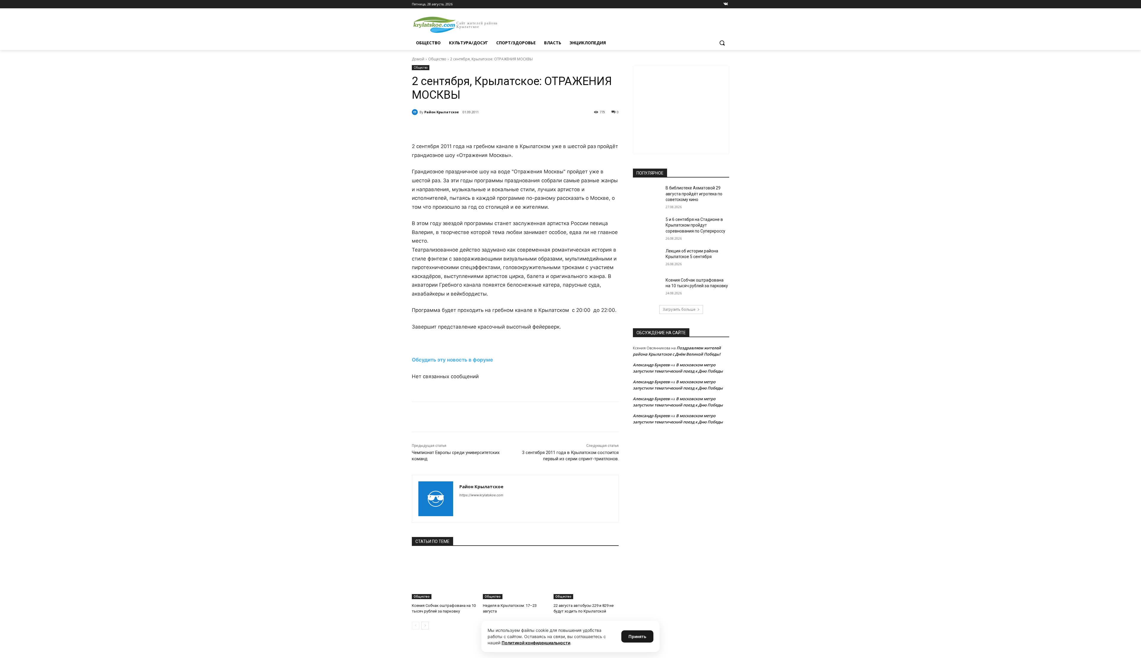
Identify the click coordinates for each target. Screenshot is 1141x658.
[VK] (466, 127)
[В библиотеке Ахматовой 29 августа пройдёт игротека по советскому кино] (647, 195)
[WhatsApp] (494, 127)
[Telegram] (480, 127)
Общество (437, 59)
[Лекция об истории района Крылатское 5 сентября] (647, 258)
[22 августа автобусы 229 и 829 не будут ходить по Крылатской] (586, 576)
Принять (637, 636)
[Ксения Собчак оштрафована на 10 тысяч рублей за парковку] (444, 576)
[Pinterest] (507, 127)
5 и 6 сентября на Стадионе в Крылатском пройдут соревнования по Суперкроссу (695, 225)
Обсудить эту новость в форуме (452, 360)
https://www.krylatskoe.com (481, 495)
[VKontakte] (725, 4)
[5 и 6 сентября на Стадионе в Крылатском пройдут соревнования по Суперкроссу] (647, 227)
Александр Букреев (651, 365)
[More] (521, 127)
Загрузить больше (679, 309)
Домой (418, 59)
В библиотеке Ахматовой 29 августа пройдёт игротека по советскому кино (694, 194)
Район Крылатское (441, 112)
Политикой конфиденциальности (536, 642)
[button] (722, 43)
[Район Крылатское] (416, 112)
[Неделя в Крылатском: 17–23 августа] (515, 576)
